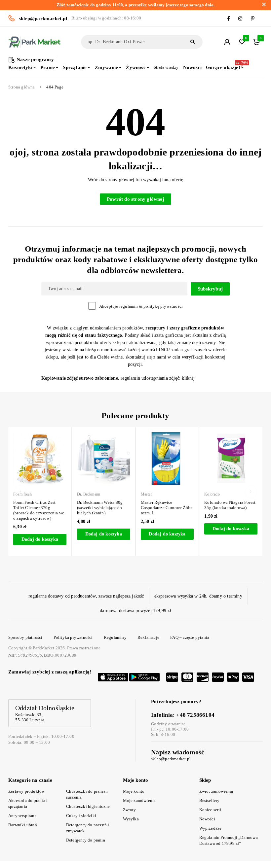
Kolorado (163, 494)
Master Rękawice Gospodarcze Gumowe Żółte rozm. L (118, 507)
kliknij (188, 378)
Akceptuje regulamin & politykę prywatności (141, 306)
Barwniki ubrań (22, 824)
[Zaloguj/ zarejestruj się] (227, 42)
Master (97, 494)
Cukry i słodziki (81, 815)
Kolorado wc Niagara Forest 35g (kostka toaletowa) (181, 505)
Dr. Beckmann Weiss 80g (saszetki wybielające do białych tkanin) (51, 507)
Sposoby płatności (25, 637)
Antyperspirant (22, 815)
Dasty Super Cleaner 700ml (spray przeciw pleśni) (244, 505)
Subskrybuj (210, 289)
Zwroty (129, 809)
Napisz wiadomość (177, 752)
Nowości (207, 818)
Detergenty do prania (85, 840)
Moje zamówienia (139, 800)
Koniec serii (210, 809)
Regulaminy (115, 637)
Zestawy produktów (26, 791)
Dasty (224, 494)
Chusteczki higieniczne (88, 806)
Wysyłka (131, 818)
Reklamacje (148, 637)
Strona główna (21, 87)
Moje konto (134, 791)
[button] (54, 534)
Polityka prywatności (73, 637)
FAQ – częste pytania (189, 637)
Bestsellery (209, 800)
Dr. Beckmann (39, 494)
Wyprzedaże (210, 828)
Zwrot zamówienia (216, 791)
